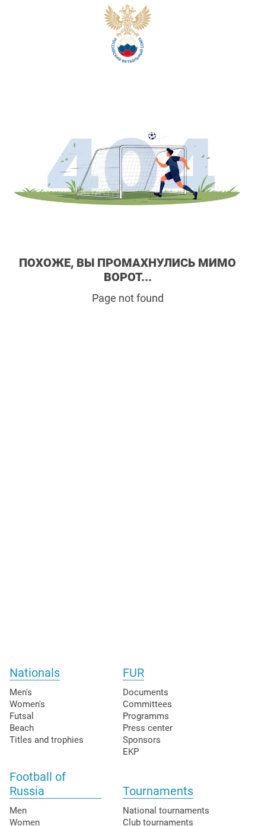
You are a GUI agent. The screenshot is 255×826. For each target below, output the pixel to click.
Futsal (21, 716)
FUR (133, 673)
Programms (146, 716)
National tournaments (166, 810)
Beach (21, 728)
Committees (147, 704)
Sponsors (142, 739)
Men (18, 810)
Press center (148, 728)
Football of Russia (37, 784)
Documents (145, 692)
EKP (131, 751)
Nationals (34, 673)
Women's (27, 704)
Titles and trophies (46, 739)
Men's (20, 692)
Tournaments (158, 791)
